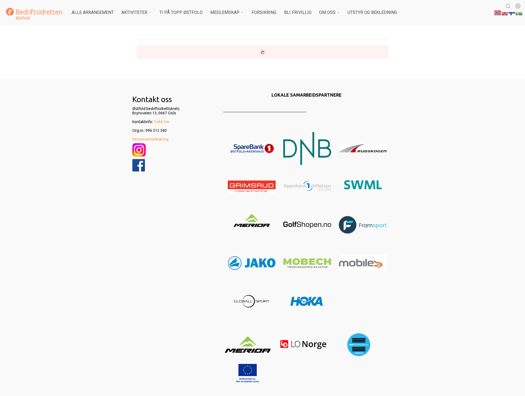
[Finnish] (512, 12)
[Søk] (508, 6)
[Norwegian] (497, 12)
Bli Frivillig (297, 12)
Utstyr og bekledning (372, 12)
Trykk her (162, 122)
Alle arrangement (93, 12)
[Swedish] (519, 12)
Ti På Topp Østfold (181, 12)
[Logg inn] (518, 6)
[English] (505, 12)
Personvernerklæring (150, 139)
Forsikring (264, 12)
